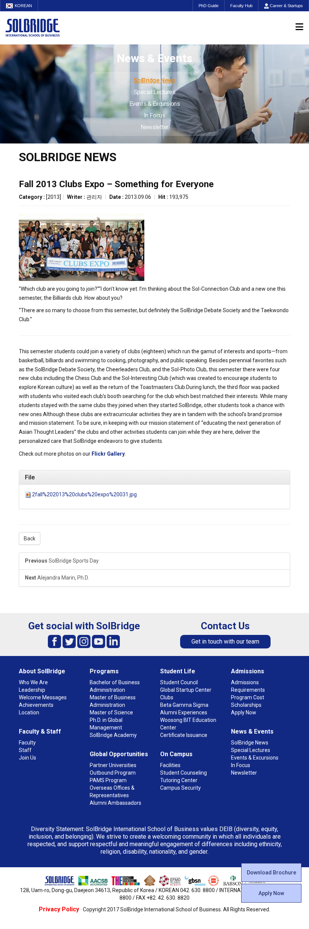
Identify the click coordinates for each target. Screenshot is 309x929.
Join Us (27, 758)
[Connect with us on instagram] (83, 641)
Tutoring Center (178, 780)
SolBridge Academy (113, 735)
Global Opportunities (119, 754)
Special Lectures (155, 92)
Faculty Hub (241, 5)
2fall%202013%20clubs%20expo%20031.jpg (84, 494)
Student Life (177, 671)
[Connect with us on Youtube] (98, 641)
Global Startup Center (185, 690)
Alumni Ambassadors (115, 803)
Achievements (36, 705)
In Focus (154, 115)
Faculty (27, 743)
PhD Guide (209, 5)
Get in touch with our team (225, 641)
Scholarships (246, 705)
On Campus (176, 754)
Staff (25, 750)
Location (29, 712)
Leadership (32, 690)
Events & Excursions (154, 103)
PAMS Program (108, 780)
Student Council (179, 682)
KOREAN (23, 5)
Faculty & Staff (40, 731)
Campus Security (180, 788)
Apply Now (271, 893)
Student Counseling (183, 773)
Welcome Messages (43, 697)
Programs (104, 671)
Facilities (170, 765)
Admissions (247, 671)
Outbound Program (113, 773)
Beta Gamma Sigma (184, 705)
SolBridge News (155, 80)
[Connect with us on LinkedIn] (113, 641)
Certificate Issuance (183, 735)
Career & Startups (286, 5)
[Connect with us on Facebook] (54, 641)
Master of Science (111, 712)
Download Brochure (271, 873)
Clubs (166, 697)
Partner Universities (113, 765)
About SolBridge (42, 671)
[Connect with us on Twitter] (69, 641)
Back (29, 538)
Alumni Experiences (183, 712)
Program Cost (247, 697)
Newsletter (154, 127)
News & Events (252, 731)
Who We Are (33, 682)
